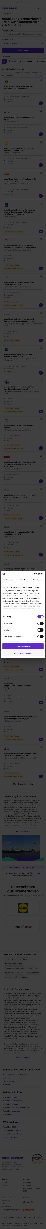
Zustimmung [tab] (8, 580)
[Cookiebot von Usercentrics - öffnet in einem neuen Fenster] (34, 574)
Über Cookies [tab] (38, 580)
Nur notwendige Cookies (23, 653)
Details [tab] (23, 580)
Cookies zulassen (23, 646)
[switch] (40, 623)
